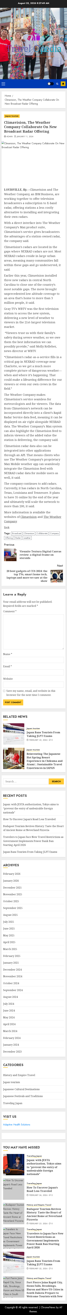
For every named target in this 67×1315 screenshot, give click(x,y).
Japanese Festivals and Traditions (23, 1096)
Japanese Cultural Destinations (21, 1089)
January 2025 (11, 962)
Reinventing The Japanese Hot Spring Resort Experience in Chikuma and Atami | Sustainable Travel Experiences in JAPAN (45, 761)
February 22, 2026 (38, 740)
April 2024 (9, 1024)
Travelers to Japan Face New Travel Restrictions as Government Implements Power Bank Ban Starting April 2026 (33, 841)
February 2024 (11, 1038)
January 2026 (11, 880)
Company (54, 533)
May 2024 (8, 1017)
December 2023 (12, 1051)
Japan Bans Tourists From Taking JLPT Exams (43, 734)
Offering (9, 538)
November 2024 (12, 976)
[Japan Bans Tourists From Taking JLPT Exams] (13, 734)
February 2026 (11, 874)
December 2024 (12, 969)
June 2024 (9, 1010)
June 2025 (9, 928)
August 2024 (10, 997)
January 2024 (11, 1044)
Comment (10, 611)
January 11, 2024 (25, 136)
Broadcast (16, 533)
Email (7, 666)
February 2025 (11, 956)
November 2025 (12, 894)
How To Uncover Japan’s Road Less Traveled (29, 819)
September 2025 (13, 908)
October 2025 (11, 901)
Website (8, 678)
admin (10, 136)
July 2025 (8, 921)
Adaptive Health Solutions (16, 1124)
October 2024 (11, 983)
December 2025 (12, 887)
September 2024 (13, 990)
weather (27, 538)
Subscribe (63, 83)
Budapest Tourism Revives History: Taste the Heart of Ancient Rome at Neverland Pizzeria (33, 828)
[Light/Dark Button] (51, 83)
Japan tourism (11, 116)
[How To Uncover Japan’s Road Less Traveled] (13, 1189)
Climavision (29, 533)
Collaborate (42, 533)
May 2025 (8, 935)
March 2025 (10, 949)
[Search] (57, 84)
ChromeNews (48, 1307)
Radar (18, 538)
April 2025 (9, 942)
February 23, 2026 (38, 1223)
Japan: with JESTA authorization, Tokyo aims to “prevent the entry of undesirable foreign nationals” (31, 808)
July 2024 (8, 1003)
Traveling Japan (12, 1103)
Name (7, 654)
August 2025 (10, 915)
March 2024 (10, 1031)
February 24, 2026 (38, 1195)
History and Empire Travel (19, 1075)
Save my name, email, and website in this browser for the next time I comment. (30, 693)
